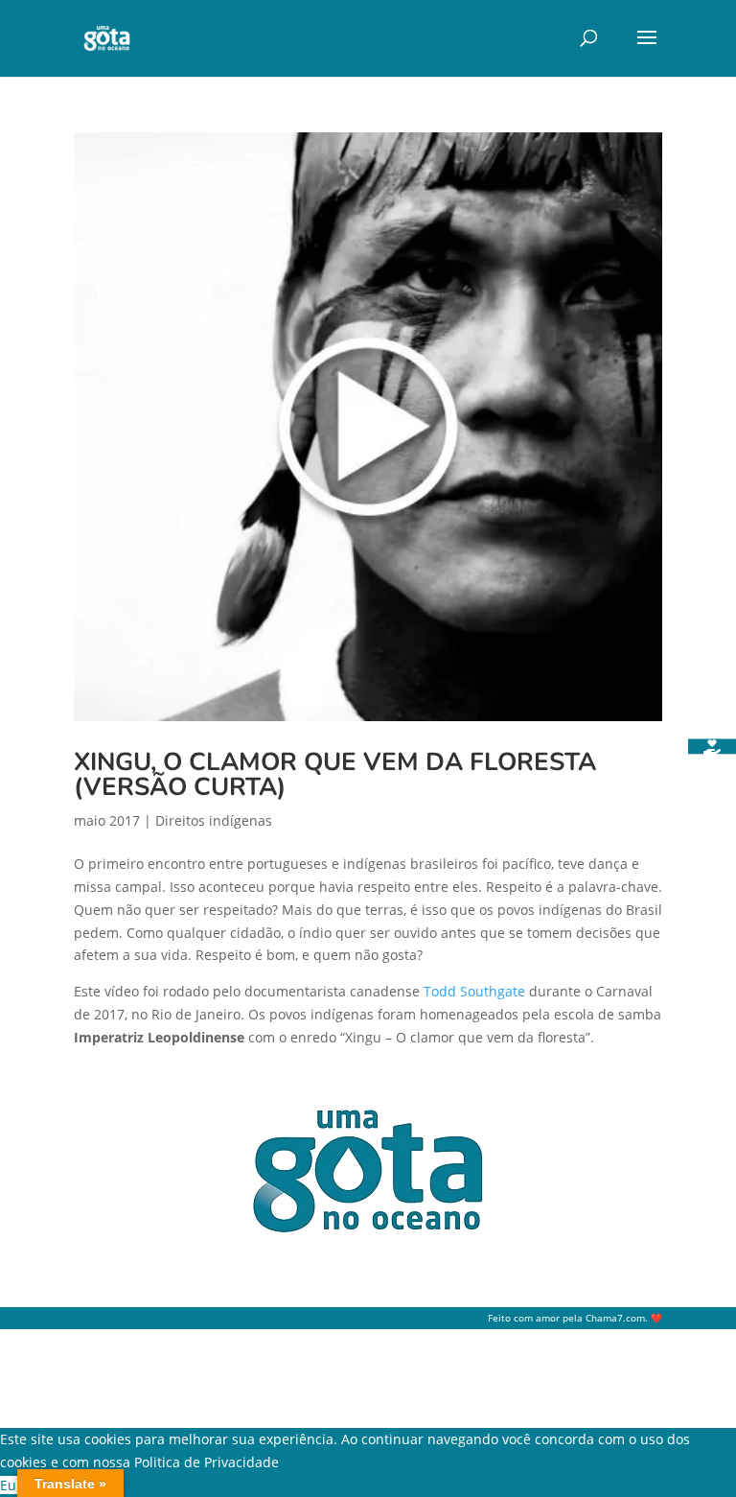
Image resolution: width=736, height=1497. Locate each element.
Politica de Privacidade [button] (206, 1462)
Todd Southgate (474, 991)
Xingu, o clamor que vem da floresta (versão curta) (335, 774)
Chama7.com (615, 1318)
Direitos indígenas (213, 820)
